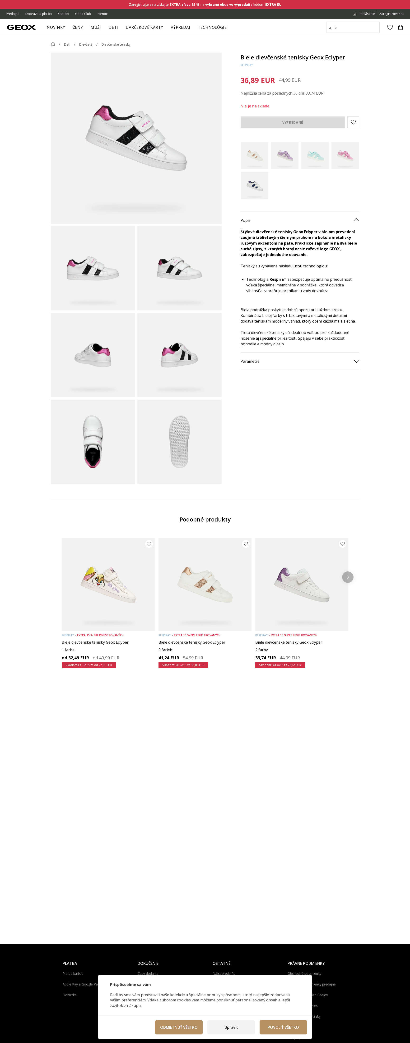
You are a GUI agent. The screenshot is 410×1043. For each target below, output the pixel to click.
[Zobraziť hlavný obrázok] (136, 138)
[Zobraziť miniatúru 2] (179, 268)
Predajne (12, 13)
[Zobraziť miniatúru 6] (179, 442)
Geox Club (83, 13)
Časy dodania (148, 973)
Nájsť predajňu (224, 973)
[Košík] (400, 27)
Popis (246, 220)
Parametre (250, 361)
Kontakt (63, 13)
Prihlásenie (367, 13)
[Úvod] (53, 44)
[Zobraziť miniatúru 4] (179, 355)
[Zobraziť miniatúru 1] (93, 268)
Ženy (78, 27)
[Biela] (255, 155)
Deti (113, 27)
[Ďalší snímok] (348, 577)
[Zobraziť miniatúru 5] (93, 442)
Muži (96, 27)
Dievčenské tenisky (115, 44)
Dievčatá (86, 44)
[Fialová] (285, 155)
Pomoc (102, 13)
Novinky (56, 27)
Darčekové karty (144, 27)
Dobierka (70, 995)
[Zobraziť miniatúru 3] (93, 355)
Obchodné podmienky (304, 973)
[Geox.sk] (21, 27)
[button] (353, 122)
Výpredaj (180, 27)
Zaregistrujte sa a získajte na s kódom (205, 4)
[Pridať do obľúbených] (149, 544)
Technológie (212, 27)
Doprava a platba (38, 13)
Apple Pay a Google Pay (81, 984)
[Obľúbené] (390, 27)
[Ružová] (345, 155)
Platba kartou (73, 973)
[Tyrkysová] (315, 155)
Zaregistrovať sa (391, 13)
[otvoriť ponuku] (85, 28)
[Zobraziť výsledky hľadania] (330, 28)
